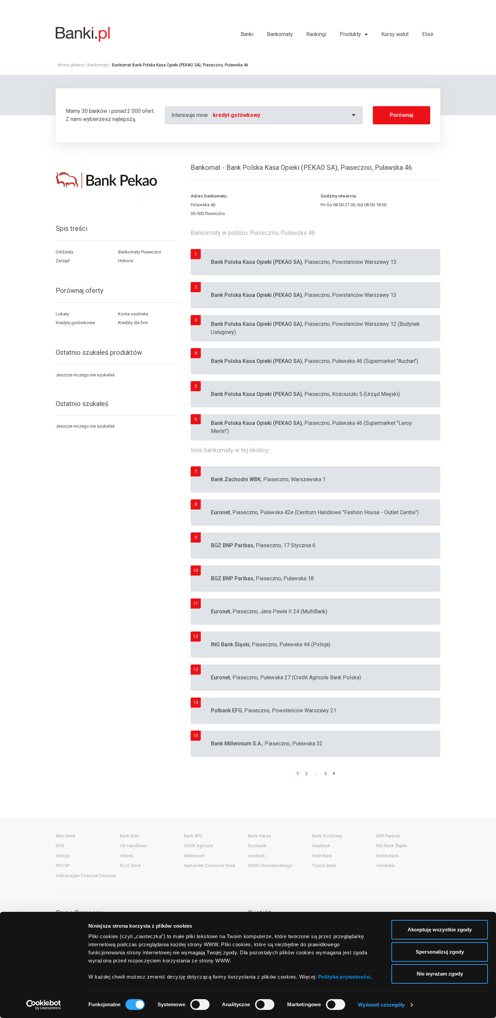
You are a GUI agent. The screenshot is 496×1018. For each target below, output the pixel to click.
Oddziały (64, 251)
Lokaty (62, 313)
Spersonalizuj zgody (440, 952)
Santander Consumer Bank (210, 865)
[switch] (200, 1004)
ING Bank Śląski (391, 845)
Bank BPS (193, 835)
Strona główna (70, 65)
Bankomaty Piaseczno (139, 251)
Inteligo (63, 855)
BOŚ (60, 845)
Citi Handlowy (133, 845)
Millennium (194, 855)
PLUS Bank (130, 865)
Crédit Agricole (198, 845)
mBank (126, 855)
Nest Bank (322, 855)
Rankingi (316, 34)
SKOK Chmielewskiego (270, 865)
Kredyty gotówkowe (75, 322)
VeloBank (385, 865)
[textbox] (285, 115)
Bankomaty (280, 34)
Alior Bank (66, 835)
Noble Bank (387, 855)
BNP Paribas (388, 835)
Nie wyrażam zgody (440, 974)
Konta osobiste (133, 313)
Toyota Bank (324, 865)
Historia (125, 260)
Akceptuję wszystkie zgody (440, 929)
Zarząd (63, 260)
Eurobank (257, 845)
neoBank (256, 855)
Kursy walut (395, 34)
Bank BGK (129, 835)
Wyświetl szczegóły (381, 1005)
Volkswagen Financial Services (86, 875)
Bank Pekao (259, 835)
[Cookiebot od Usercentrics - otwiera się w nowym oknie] (43, 1005)
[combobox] (285, 115)
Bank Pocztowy (327, 835)
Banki (247, 34)
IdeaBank (321, 845)
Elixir (428, 34)
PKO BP (63, 865)
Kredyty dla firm (133, 322)
